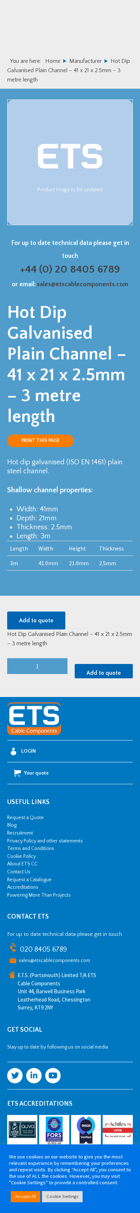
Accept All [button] (25, 1196)
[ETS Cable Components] (34, 733)
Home (52, 61)
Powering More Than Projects (39, 895)
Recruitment (20, 833)
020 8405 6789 (43, 949)
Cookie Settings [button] (62, 1196)
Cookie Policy (21, 856)
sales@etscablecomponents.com (82, 284)
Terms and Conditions (30, 848)
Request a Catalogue (29, 880)
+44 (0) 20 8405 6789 (70, 269)
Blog (12, 825)
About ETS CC (22, 864)
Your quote (36, 773)
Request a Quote (25, 818)
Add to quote (36, 620)
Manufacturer (85, 61)
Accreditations (22, 887)
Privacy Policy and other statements (45, 841)
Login (28, 751)
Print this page (41, 440)
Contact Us (19, 872)
